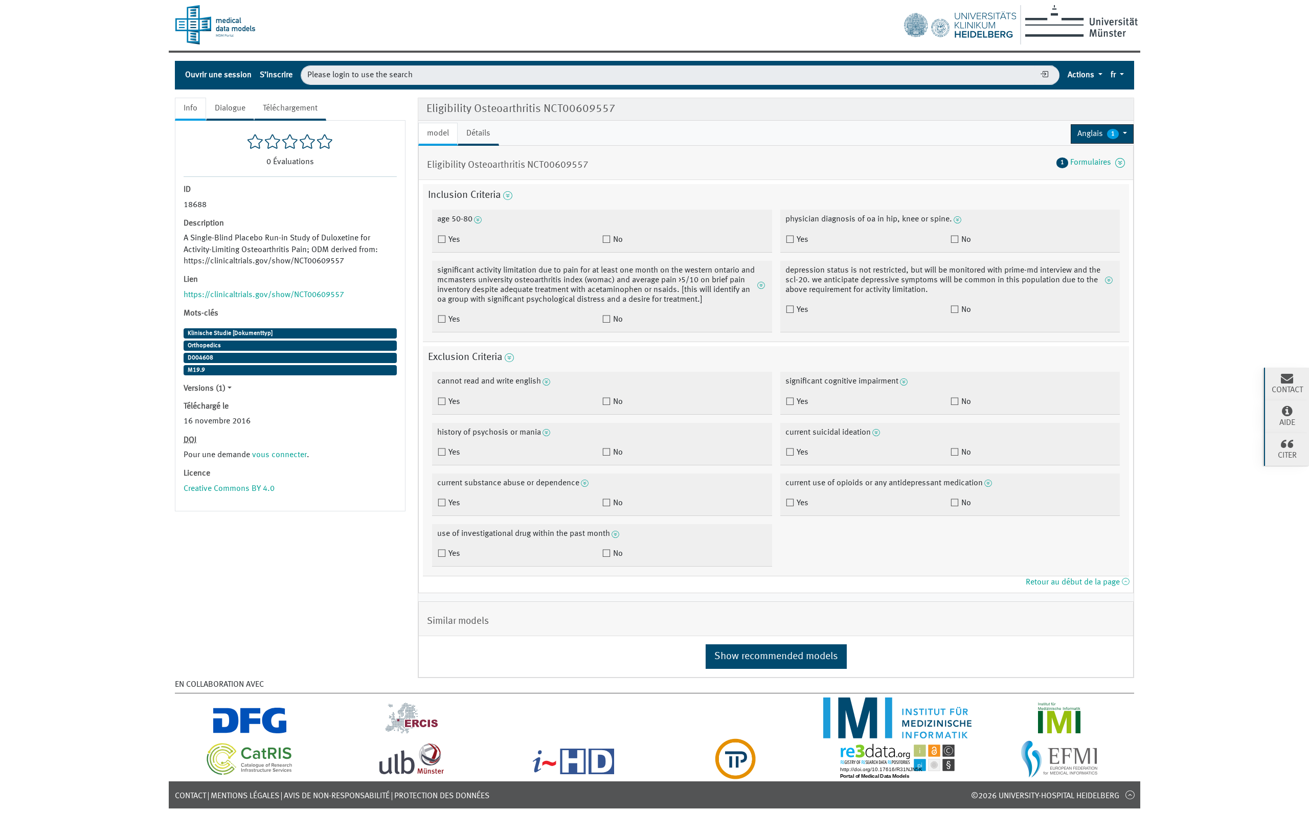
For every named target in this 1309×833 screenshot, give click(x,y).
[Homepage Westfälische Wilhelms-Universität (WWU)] (1079, 21)
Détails (478, 133)
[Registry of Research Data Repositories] (897, 773)
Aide (1287, 423)
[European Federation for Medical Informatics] (1059, 773)
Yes (453, 240)
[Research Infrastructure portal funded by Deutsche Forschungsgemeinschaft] (250, 732)
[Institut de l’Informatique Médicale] (1059, 732)
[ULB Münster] (411, 773)
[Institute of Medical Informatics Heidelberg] (897, 732)
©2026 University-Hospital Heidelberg (1045, 796)
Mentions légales (245, 796)
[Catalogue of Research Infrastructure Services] (249, 773)
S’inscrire (276, 75)
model (438, 133)
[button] (1102, 134)
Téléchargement (290, 108)
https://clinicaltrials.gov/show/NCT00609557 (264, 295)
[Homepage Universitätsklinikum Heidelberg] (960, 22)
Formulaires (1087, 163)
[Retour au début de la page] (1129, 795)
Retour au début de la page (1074, 582)
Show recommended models (776, 656)
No (617, 240)
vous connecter (279, 455)
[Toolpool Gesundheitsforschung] (735, 773)
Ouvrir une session (218, 75)
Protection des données (441, 796)
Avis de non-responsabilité (337, 796)
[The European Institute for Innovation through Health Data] (573, 773)
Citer (1287, 456)
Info (190, 108)
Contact (190, 796)
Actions (1082, 75)
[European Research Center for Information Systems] (412, 732)
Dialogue (230, 108)
